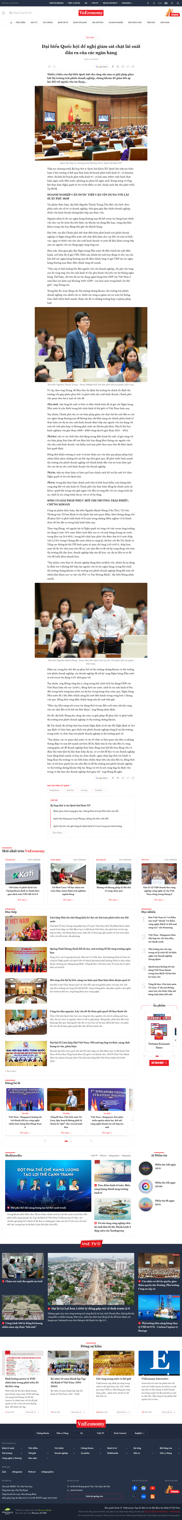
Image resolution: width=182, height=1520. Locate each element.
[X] (154, 3)
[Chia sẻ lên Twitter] (118, 67)
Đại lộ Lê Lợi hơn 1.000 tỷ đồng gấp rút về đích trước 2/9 (90, 1308)
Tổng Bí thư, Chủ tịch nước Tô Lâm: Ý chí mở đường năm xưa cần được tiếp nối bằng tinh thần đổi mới (162, 989)
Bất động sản (135, 22)
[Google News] (178, 3)
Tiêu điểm (20, 22)
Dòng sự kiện (91, 1346)
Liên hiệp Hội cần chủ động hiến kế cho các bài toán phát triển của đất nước (89, 919)
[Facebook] (148, 3)
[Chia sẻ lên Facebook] (113, 67)
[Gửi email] (123, 67)
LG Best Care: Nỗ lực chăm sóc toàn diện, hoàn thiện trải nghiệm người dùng (68, 890)
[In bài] (49, 67)
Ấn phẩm (159, 1005)
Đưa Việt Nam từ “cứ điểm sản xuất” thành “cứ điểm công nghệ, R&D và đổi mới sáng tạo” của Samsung (162, 922)
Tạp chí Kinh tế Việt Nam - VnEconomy (162, 1512)
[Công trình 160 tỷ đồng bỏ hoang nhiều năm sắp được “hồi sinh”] (23, 1307)
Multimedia (13, 1155)
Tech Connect (110, 3)
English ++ (127, 3)
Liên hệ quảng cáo (94, 1496)
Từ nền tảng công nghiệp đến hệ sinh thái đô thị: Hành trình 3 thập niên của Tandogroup (112, 1227)
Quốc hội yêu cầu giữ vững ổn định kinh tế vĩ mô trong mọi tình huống (87, 826)
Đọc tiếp (11, 912)
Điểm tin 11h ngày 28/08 (165, 1185)
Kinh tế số (63, 22)
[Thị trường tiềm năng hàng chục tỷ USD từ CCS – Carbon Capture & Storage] (159, 1307)
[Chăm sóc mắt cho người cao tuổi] (23, 1265)
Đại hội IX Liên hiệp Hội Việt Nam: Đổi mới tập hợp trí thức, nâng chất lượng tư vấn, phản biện (90, 1045)
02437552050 (76, 1490)
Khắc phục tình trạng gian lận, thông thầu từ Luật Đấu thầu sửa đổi (85, 811)
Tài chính (48, 22)
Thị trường (97, 22)
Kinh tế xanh (80, 22)
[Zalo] (160, 3)
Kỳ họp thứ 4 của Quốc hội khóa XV (70, 805)
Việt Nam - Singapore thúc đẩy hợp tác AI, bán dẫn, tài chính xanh (162, 938)
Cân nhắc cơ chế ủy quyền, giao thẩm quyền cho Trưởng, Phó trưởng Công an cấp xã (158, 1285)
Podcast (103, 1156)
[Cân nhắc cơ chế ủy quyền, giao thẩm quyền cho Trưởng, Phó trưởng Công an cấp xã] (159, 1265)
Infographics (114, 1156)
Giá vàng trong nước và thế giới (113, 1379)
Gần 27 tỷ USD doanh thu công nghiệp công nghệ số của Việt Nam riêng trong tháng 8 (159, 890)
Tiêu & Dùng (74, 3)
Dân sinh (164, 22)
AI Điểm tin (159, 1155)
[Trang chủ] (11, 22)
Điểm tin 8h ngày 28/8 (164, 1203)
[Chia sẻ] (133, 67)
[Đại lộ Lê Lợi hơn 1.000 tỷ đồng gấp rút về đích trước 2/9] (91, 1279)
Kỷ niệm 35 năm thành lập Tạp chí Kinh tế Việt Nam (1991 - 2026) (68, 1383)
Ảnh (4, 1472)
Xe (86, 3)
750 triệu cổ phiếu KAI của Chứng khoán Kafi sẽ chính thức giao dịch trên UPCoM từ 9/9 (23, 890)
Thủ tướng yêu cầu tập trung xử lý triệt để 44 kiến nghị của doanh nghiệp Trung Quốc (162, 954)
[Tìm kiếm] (10, 13)
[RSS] (152, 1496)
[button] (66, 1141)
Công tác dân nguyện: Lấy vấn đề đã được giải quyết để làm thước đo (88, 1011)
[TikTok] (172, 3)
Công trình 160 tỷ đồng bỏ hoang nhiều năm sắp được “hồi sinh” (22, 1325)
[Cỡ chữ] (54, 67)
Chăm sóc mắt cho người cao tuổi (23, 1281)
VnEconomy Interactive (155, 1379)
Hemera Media (45, 1510)
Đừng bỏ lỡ (12, 1083)
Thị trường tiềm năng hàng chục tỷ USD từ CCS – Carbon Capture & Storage (158, 1327)
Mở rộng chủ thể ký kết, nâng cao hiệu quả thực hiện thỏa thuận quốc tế (90, 980)
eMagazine (126, 1156)
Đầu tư (34, 22)
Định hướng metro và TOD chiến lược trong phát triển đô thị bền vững (22, 1383)
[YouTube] (166, 3)
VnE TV (95, 3)
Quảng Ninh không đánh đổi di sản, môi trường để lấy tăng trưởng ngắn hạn (90, 951)
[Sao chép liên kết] (128, 67)
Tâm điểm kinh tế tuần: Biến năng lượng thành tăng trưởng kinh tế (112, 1189)
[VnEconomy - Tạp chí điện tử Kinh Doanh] (91, 1424)
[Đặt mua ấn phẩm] (172, 12)
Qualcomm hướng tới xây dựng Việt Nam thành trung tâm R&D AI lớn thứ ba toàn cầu (162, 972)
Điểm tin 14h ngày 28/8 (165, 1167)
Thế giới (151, 22)
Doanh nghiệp (116, 22)
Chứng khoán (56, 3)
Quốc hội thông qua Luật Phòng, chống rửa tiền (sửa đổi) (81, 819)
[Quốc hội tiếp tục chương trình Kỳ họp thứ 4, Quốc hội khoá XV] (91, 87)
